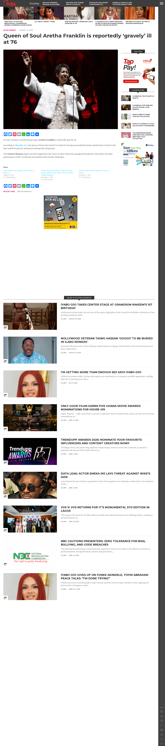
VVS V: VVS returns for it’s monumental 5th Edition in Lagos (105, 509)
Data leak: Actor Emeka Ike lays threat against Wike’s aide (105, 475)
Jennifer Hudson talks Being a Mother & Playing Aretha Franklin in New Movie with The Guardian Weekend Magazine (57, 173)
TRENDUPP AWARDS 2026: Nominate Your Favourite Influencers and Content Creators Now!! (101, 441)
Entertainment (9, 30)
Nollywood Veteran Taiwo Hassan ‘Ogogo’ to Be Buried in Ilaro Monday (107, 340)
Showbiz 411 (21, 145)
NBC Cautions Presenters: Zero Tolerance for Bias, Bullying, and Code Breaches (103, 542)
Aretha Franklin (24, 191)
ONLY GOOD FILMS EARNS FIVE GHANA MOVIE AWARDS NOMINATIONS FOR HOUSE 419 (101, 407)
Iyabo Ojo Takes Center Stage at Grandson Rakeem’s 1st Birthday (106, 306)
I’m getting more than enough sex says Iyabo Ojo (101, 372)
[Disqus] (60, 262)
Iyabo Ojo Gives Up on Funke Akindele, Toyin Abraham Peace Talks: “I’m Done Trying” (104, 576)
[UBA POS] (138, 84)
